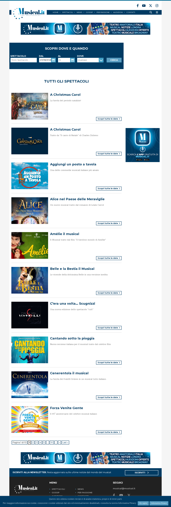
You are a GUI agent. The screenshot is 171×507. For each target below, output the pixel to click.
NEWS (81, 489)
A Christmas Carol (65, 95)
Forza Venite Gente (66, 408)
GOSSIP (55, 492)
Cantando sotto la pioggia (72, 338)
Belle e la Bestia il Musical (72, 269)
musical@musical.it (124, 488)
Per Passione (103, 12)
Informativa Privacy (159, 503)
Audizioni (118, 12)
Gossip (89, 12)
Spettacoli (67, 12)
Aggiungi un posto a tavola (73, 164)
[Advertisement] (143, 83)
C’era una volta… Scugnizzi (72, 303)
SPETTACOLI (58, 489)
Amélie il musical (64, 234)
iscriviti (140, 472)
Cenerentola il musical (69, 373)
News (79, 12)
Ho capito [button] (143, 503)
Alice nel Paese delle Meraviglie (77, 199)
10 (52, 442)
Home (55, 12)
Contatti (130, 12)
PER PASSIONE (85, 492)
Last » (65, 442)
